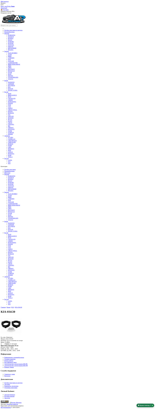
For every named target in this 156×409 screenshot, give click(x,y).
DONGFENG (12, 101)
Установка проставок (10, 387)
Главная (3, 307)
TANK (10, 131)
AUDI (10, 54)
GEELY (10, 108)
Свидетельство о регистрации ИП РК (16, 364)
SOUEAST (11, 129)
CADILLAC (11, 139)
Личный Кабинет (9, 394)
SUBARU (11, 41)
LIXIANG (11, 124)
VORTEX (11, 132)
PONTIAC (11, 153)
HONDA (10, 38)
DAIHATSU (11, 35)
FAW (9, 105)
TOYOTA (11, 45)
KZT (2, 5)
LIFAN (10, 123)
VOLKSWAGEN (13, 77)
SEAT (9, 74)
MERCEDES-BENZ (14, 64)
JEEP (9, 150)
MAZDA (10, 50)
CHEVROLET (12, 140)
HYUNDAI (11, 85)
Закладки (7, 398)
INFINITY (11, 149)
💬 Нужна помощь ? (145, 405)
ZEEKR (10, 134)
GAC (9, 106)
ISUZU (10, 40)
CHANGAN (11, 98)
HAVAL (10, 111)
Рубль (9, 6)
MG (9, 126)
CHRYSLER (12, 142)
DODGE (10, 144)
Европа (6, 51)
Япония (6, 33)
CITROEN (11, 58)
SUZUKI (10, 43)
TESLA (10, 157)
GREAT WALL (12, 110)
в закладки (13, 344)
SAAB (10, 72)
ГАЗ (9, 162)
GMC (9, 147)
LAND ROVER (13, 62)
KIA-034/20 (18, 307)
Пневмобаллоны (9, 32)
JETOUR (10, 118)
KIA (9, 87)
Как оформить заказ (10, 362)
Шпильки (7, 173)
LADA (10, 160)
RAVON (10, 88)
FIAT (9, 59)
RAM (9, 155)
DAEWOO (11, 82)
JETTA (10, 119)
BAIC (9, 93)
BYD (9, 97)
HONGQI (11, 113)
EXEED (10, 103)
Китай (6, 92)
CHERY (10, 100)
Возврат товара (9, 367)
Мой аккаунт (5, 1)
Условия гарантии (9, 359)
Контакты (7, 376)
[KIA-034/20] (11, 335)
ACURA (10, 137)
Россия (6, 158)
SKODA (10, 75)
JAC (9, 114)
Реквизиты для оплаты (11, 386)
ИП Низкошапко (6, 407)
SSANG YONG (12, 90)
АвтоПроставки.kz (12, 404)
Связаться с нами (9, 374)
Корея (6, 80)
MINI (9, 66)
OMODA (11, 127)
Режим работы (8, 360)
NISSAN (10, 46)
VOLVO (10, 79)
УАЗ (9, 163)
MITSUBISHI (12, 48)
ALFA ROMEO (12, 53)
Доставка (7, 384)
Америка (7, 136)
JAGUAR (11, 61)
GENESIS (11, 84)
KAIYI (10, 121)
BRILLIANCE (12, 95)
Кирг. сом (4, 6)
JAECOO (11, 116)
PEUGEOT (11, 69)
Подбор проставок (10, 169)
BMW (10, 56)
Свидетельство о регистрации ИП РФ (16, 365)
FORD (10, 145)
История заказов (9, 396)
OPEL (10, 67)
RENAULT (11, 71)
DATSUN (11, 37)
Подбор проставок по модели (13, 30)
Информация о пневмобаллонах (14, 357)
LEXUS (10, 152)
